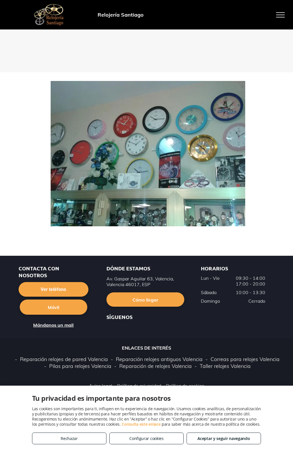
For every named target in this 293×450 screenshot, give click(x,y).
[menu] (280, 14)
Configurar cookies (146, 438)
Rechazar (69, 438)
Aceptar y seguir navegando (223, 438)
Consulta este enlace (141, 424)
